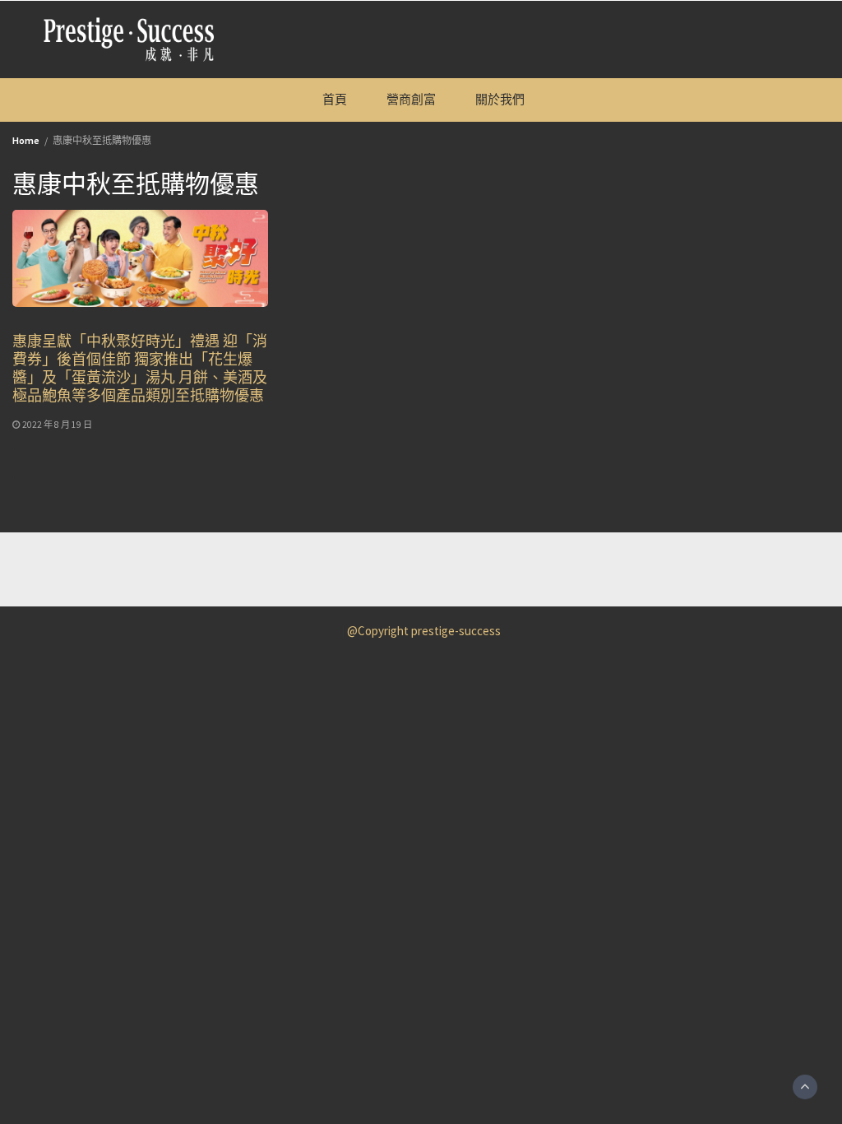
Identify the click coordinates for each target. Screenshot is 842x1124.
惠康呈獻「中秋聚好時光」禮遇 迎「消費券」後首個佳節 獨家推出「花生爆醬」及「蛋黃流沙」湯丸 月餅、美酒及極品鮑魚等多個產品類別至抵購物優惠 (139, 368)
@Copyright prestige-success (424, 631)
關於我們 (500, 99)
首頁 (334, 99)
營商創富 (411, 99)
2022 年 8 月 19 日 (57, 424)
